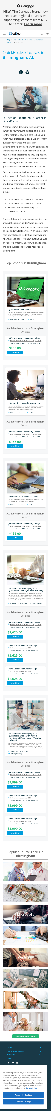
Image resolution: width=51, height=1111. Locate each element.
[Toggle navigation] (4, 34)
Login (47, 34)
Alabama (28, 40)
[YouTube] (13, 1063)
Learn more (33, 24)
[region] (23, 1087)
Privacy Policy (31, 1088)
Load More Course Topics (25, 1036)
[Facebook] (9, 1063)
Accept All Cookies (23, 1095)
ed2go (8, 40)
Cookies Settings (23, 1101)
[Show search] (42, 34)
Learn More (15, 352)
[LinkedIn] (17, 1063)
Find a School (18, 40)
